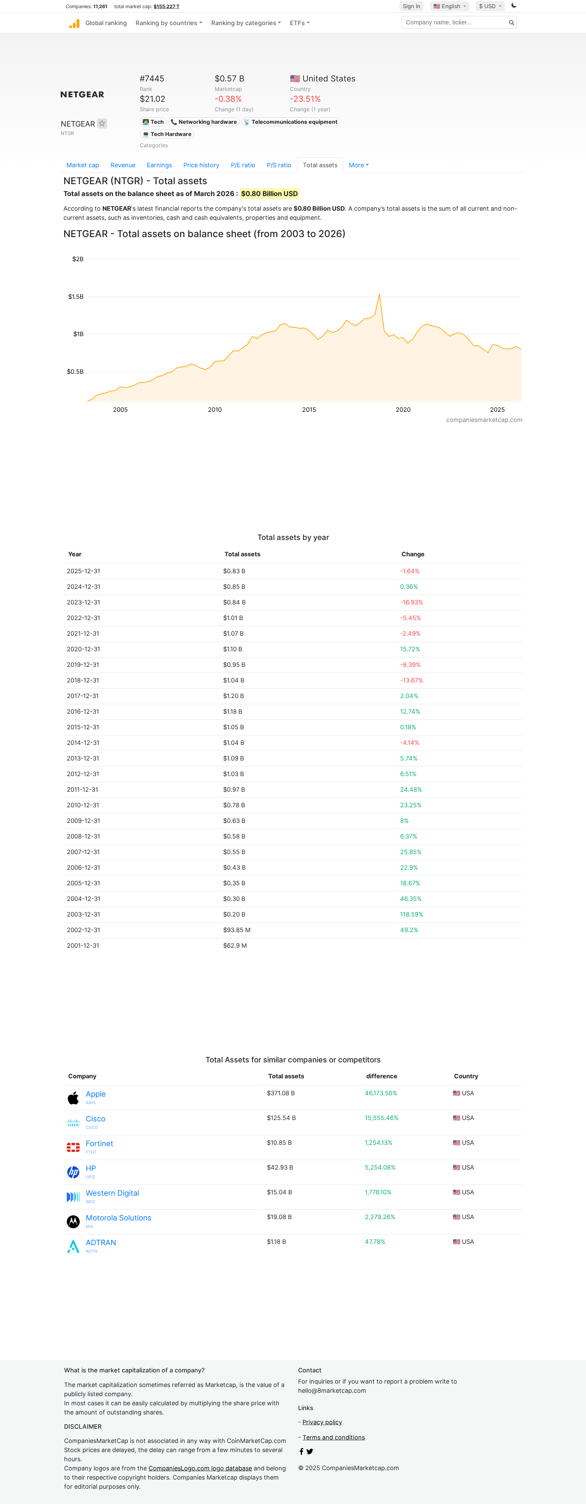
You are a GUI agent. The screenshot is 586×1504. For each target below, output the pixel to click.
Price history (201, 165)
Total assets (320, 165)
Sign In (411, 6)
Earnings (159, 165)
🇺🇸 (446, 6)
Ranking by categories (243, 22)
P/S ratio (279, 165)
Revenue (123, 165)
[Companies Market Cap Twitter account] (310, 1452)
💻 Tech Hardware (167, 134)
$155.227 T (166, 6)
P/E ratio (243, 165)
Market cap (82, 165)
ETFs (297, 22)
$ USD (488, 6)
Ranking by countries (166, 22)
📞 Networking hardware (204, 121)
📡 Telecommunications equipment (290, 121)
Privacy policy (322, 1422)
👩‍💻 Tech (153, 121)
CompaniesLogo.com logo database (200, 1468)
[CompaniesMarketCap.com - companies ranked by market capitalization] (74, 23)
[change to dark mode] (514, 6)
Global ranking (106, 22)
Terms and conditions (333, 1437)
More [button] (356, 165)
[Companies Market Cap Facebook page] (301, 1452)
